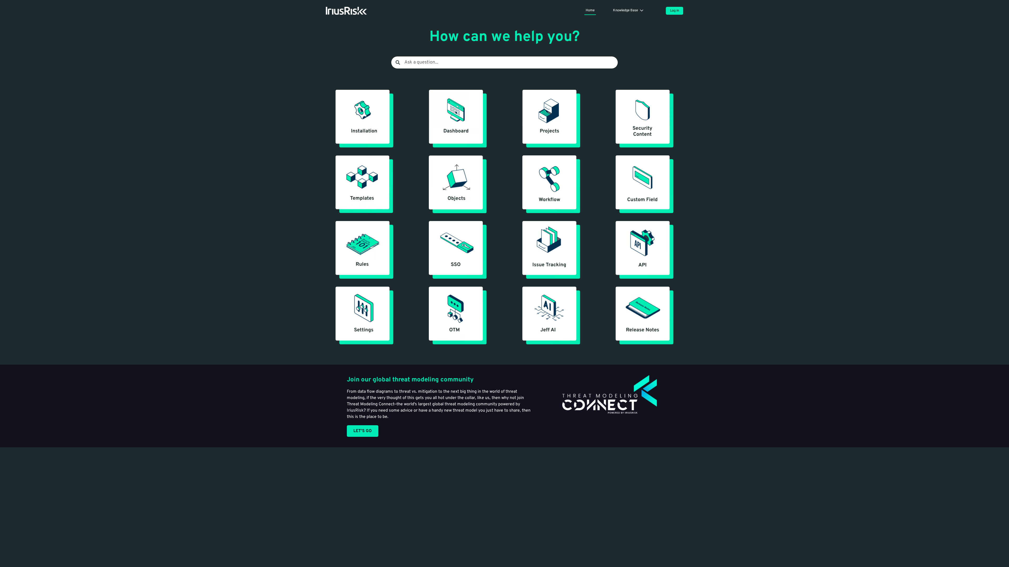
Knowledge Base (625, 10)
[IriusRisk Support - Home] (346, 11)
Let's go (362, 431)
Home (590, 10)
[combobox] (511, 62)
